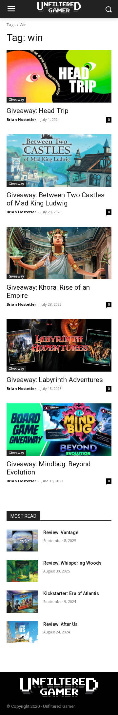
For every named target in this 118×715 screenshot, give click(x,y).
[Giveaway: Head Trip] (59, 76)
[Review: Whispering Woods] (22, 571)
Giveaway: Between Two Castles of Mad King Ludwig (56, 199)
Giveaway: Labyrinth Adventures (55, 380)
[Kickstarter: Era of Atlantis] (22, 601)
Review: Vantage (60, 532)
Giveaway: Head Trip (38, 111)
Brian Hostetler (21, 119)
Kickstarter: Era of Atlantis (71, 593)
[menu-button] (11, 9)
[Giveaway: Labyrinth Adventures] (59, 345)
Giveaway (16, 99)
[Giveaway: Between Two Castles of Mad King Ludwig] (59, 160)
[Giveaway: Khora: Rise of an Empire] (59, 253)
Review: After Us (60, 624)
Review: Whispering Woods (72, 563)
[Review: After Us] (22, 632)
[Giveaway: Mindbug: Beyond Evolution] (59, 429)
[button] (108, 9)
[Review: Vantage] (22, 540)
